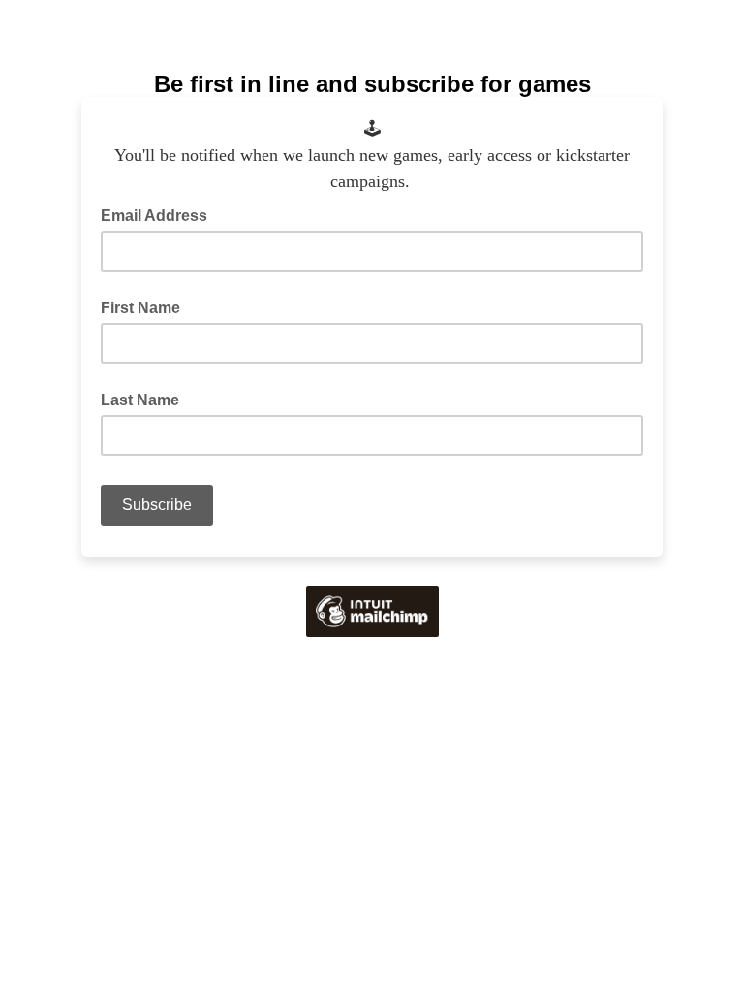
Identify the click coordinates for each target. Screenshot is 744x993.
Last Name (140, 400)
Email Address (160, 214)
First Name (140, 308)
